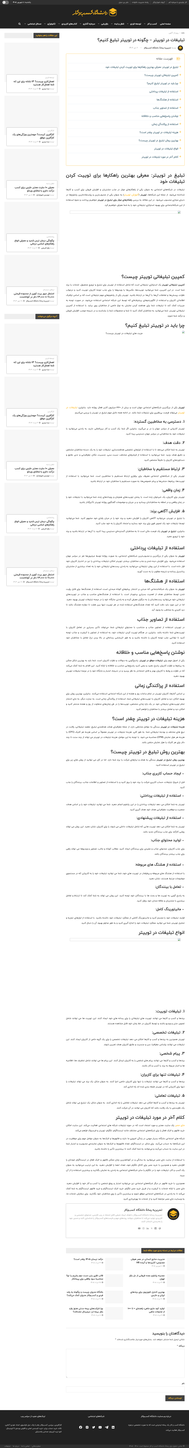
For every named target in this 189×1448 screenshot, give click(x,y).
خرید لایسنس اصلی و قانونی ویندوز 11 (28, 1428)
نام (183, 1383)
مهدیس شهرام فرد (42, 195)
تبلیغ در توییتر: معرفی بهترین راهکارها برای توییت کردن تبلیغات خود (141, 67)
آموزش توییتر (131, 195)
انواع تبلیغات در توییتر (166, 149)
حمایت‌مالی (36, 1446)
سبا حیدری (45, 89)
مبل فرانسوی (25, 1425)
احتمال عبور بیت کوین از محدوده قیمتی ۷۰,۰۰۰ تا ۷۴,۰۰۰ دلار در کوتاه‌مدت (34, 295)
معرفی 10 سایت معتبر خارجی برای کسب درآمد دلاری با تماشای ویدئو (34, 189)
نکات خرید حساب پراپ (53, 1428)
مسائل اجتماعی (33, 24)
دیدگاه (181, 1345)
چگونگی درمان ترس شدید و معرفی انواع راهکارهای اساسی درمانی (34, 242)
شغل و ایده (118, 24)
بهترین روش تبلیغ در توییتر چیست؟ (158, 140)
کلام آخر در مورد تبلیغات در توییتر (160, 157)
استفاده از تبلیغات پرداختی (163, 91)
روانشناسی (50, 237)
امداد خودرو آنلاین (12, 1425)
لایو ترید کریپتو (55, 1432)
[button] (176, 59)
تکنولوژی (51, 24)
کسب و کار (151, 24)
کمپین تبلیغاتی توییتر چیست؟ (161, 75)
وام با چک (35, 1425)
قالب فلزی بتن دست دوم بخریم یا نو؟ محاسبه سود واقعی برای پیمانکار (84, 1277)
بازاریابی (104, 24)
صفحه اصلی (165, 24)
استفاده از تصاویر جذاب (165, 108)
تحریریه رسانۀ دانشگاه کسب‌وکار (157, 47)
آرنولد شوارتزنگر (159, 2)
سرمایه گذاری (88, 24)
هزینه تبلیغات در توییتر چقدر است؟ (159, 132)
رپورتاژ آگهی (174, 33)
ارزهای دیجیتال (48, 290)
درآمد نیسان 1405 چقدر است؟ (88, 1259)
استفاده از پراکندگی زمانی (165, 124)
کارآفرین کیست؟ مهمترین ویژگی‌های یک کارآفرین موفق (33, 136)
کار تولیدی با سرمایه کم (178, 2)
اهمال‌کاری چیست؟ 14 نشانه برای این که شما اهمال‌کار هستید (34, 83)
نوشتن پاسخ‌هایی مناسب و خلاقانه (159, 116)
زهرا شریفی (45, 248)
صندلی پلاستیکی (41, 1432)
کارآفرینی (51, 130)
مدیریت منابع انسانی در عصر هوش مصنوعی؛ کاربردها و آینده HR (148, 1261)
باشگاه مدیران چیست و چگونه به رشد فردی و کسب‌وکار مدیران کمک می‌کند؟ (85, 1294)
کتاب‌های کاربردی (68, 24)
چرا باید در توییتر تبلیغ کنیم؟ (162, 83)
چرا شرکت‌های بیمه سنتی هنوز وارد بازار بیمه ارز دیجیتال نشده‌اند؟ (86, 1310)
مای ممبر (180, 1125)
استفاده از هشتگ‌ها (167, 100)
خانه (183, 33)
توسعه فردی (135, 24)
